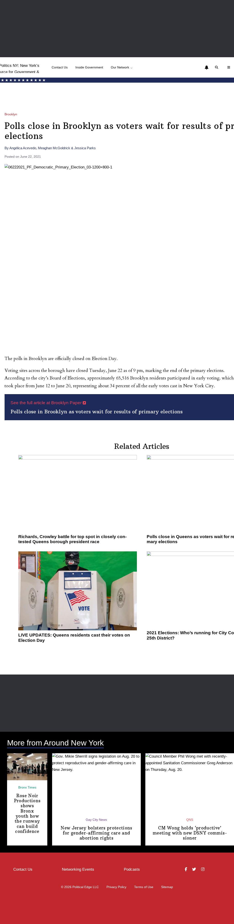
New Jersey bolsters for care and (96, 833)
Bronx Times (27, 787)
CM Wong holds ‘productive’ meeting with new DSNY (190, 833)
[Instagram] (203, 869)
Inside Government (89, 67)
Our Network (120, 67)
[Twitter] (194, 869)
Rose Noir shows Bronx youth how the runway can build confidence (27, 813)
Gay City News (96, 819)
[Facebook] (186, 869)
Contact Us (60, 67)
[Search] (217, 67)
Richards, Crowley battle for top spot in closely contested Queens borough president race (72, 539)
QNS (189, 819)
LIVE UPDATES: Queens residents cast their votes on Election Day (74, 637)
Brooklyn (11, 114)
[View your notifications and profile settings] (206, 67)
